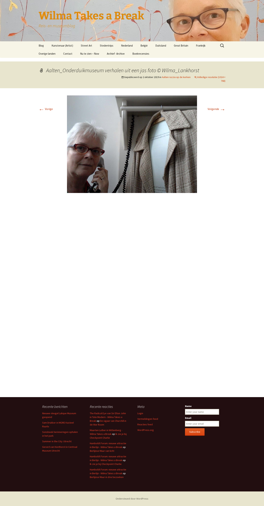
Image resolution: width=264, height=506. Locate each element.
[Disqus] (132, 249)
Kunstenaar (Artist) (62, 45)
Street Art (86, 45)
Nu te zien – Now (89, 53)
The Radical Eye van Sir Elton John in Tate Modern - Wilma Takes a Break (108, 417)
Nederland (127, 45)
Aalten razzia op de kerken (176, 77)
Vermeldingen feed (147, 418)
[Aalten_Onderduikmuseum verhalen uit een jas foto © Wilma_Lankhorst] (132, 144)
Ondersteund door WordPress (132, 498)
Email (188, 418)
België (144, 45)
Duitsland (160, 45)
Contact (67, 53)
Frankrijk (200, 45)
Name (188, 406)
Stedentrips (106, 45)
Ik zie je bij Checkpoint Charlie (106, 464)
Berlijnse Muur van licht (102, 450)
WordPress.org (145, 430)
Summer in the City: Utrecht (56, 441)
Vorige (46, 109)
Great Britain (181, 45)
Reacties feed (145, 424)
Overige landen (47, 53)
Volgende (216, 109)
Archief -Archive (116, 53)
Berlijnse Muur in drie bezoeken (107, 477)
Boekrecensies (140, 53)
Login (140, 413)
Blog (41, 45)
